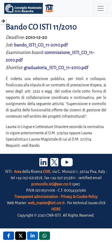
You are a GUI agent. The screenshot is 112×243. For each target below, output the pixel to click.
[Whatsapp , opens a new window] (44, 236)
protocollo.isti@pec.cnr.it (51, 184)
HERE (56, 209)
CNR (46, 171)
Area (17, 171)
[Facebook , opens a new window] (8, 236)
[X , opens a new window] (20, 236)
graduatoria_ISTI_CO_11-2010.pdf (56, 67)
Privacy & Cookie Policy (79, 197)
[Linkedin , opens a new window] (32, 236)
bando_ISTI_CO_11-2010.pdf (41, 44)
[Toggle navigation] (100, 8)
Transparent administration (36, 197)
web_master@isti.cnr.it (46, 203)
